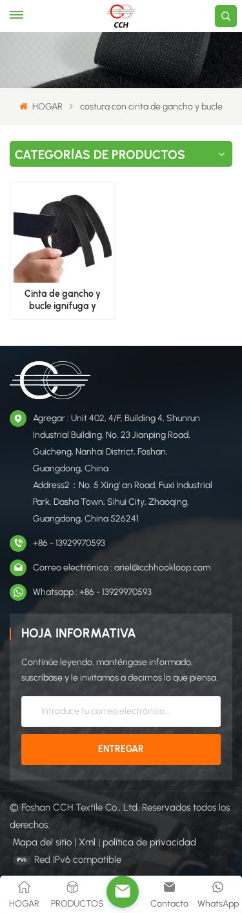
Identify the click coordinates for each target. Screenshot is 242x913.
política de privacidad (149, 842)
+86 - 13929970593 (69, 543)
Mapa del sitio (42, 842)
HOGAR (46, 106)
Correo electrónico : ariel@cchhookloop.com (121, 567)
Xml (87, 842)
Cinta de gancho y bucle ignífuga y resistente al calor (63, 300)
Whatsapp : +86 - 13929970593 (92, 592)
